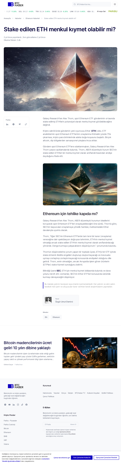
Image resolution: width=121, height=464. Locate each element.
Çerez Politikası (48, 396)
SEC (59, 270)
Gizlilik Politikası (107, 393)
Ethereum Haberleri (33, 18)
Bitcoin (6, 428)
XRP (5, 440)
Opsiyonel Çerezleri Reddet (106, 457)
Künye (63, 393)
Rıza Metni (72, 434)
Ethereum (7, 432)
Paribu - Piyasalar (10, 420)
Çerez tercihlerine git (62, 458)
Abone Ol (73, 424)
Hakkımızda (47, 393)
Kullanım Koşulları (93, 393)
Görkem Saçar (8, 365)
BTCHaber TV (80, 393)
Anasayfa (7, 18)
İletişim (70, 393)
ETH (94, 130)
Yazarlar (57, 393)
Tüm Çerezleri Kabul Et (81, 457)
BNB (5, 436)
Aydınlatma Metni (65, 432)
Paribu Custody (9, 424)
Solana (6, 444)
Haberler (18, 18)
